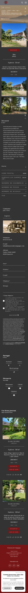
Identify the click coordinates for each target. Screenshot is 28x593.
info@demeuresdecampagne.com (13, 246)
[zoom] (14, 95)
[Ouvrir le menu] (26, 2)
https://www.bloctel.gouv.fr (17, 338)
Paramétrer (7, 588)
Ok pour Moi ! (19, 588)
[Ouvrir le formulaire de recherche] (22, 2)
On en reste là (19, 572)
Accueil (3, 10)
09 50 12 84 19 (7, 240)
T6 (7, 12)
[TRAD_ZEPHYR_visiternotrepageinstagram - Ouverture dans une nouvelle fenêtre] (14, 565)
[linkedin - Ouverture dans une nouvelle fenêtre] (18, 565)
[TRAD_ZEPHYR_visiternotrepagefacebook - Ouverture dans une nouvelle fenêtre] (9, 565)
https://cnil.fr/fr (22, 331)
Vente (9, 10)
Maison (3, 12)
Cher (13, 10)
